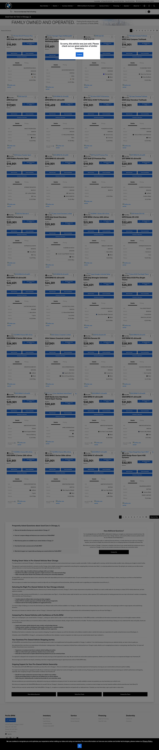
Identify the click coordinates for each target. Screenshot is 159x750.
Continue (79, 54)
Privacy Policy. (148, 741)
